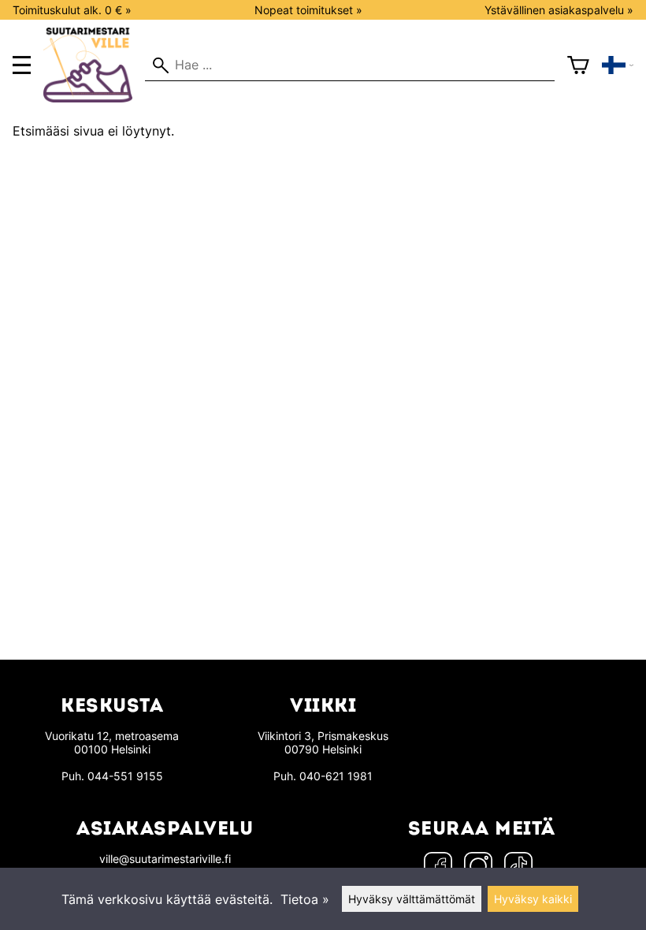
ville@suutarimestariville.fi (165, 858)
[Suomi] (617, 65)
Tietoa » (304, 899)
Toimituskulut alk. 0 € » (72, 10)
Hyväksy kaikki (533, 899)
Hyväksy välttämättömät (411, 899)
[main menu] (22, 65)
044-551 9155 (125, 776)
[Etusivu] (94, 98)
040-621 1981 (336, 776)
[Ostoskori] (578, 65)
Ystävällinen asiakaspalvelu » (558, 10)
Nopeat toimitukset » (308, 10)
